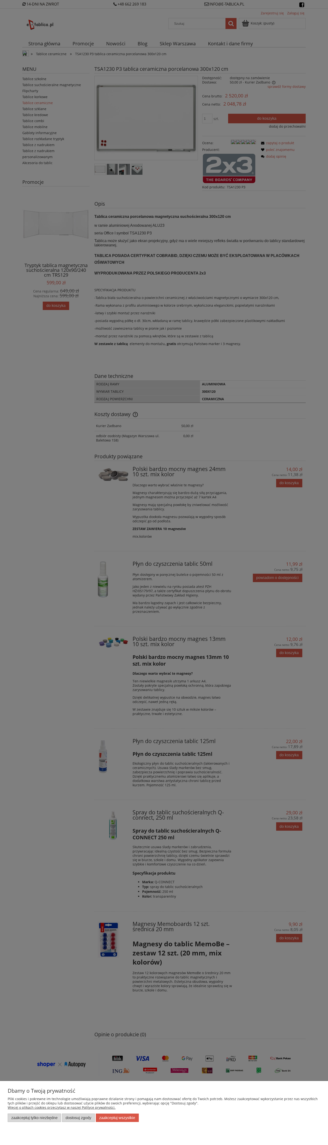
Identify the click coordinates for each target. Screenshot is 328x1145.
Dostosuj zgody (78, 1117)
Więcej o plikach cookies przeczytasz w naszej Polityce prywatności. (61, 1107)
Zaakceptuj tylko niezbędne (34, 1117)
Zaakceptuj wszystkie (117, 1117)
